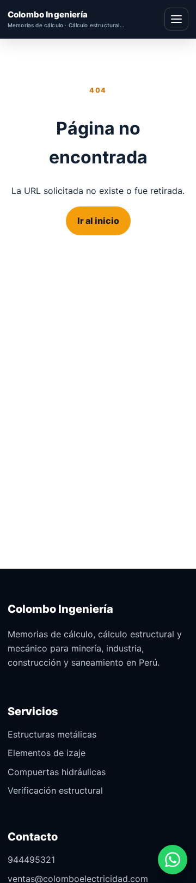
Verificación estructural (55, 790)
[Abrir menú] (176, 19)
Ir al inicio (98, 220)
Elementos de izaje (46, 752)
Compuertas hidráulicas (57, 771)
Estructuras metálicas (52, 734)
